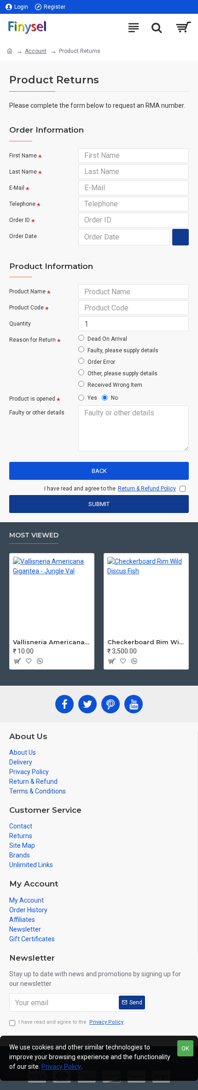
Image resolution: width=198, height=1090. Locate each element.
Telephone (22, 204)
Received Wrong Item (114, 385)
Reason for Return (32, 340)
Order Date (23, 236)
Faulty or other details (36, 412)
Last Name (23, 172)
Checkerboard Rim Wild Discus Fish (146, 642)
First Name (23, 155)
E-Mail (16, 188)
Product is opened (32, 399)
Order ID (19, 220)
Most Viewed (33, 535)
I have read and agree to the (70, 1022)
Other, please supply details (122, 373)
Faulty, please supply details (122, 350)
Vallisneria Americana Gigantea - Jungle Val (52, 642)
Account (36, 51)
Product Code (26, 307)
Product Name (27, 291)
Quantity (20, 324)
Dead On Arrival (107, 339)
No (114, 398)
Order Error (101, 362)
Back (99, 470)
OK (185, 1048)
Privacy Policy (61, 1066)
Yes (92, 398)
